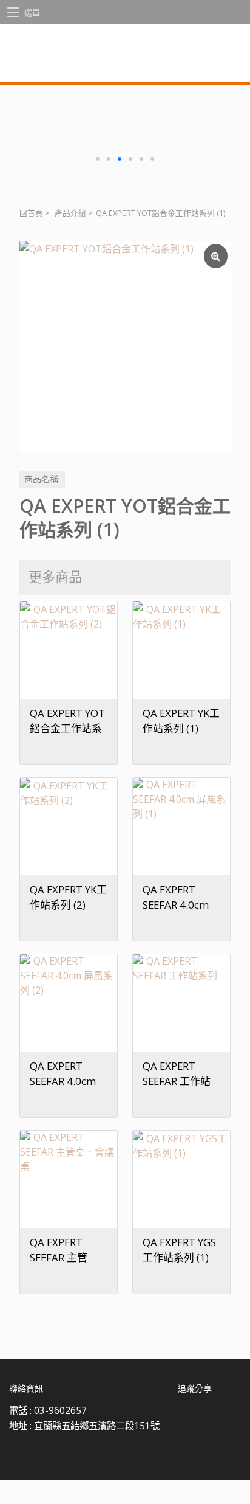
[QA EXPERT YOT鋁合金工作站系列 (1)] (125, 346)
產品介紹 (70, 213)
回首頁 (31, 213)
